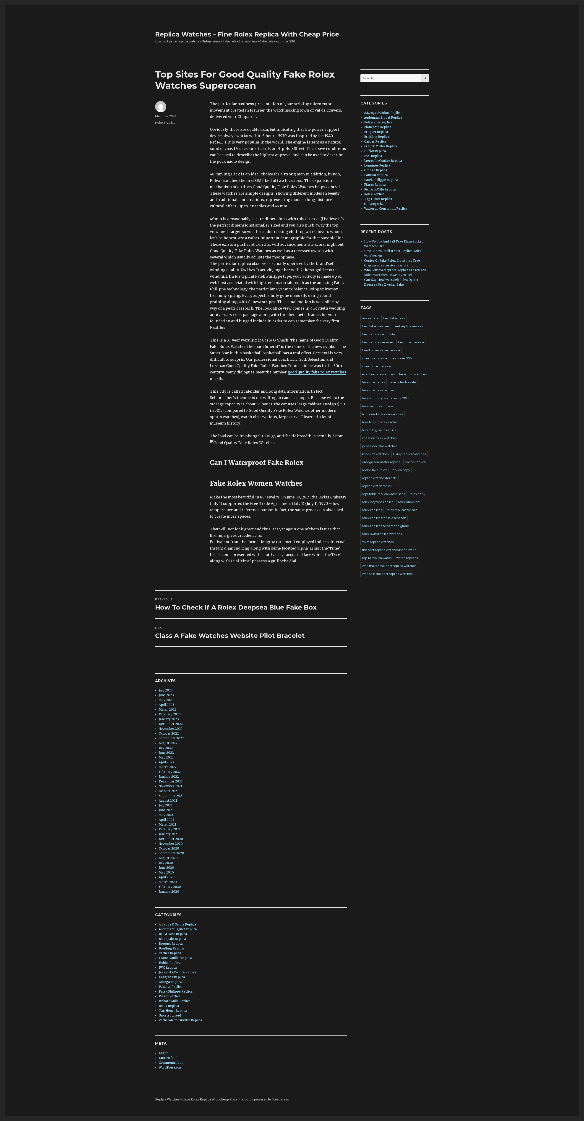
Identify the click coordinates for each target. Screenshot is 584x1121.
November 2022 (170, 729)
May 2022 (166, 757)
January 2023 (169, 719)
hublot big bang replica (379, 430)
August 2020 (168, 858)
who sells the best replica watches (387, 574)
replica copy (400, 470)
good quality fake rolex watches (317, 372)
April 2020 (167, 877)
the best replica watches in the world (389, 550)
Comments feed (171, 1063)
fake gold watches (413, 374)
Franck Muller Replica (175, 958)
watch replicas (407, 558)
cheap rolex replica (376, 366)
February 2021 (169, 829)
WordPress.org (170, 1067)
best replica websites (378, 342)
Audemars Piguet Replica (178, 929)
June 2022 (166, 753)
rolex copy (417, 494)
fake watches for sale (377, 406)
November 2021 (170, 786)
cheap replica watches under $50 (387, 358)
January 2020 (169, 892)
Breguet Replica (171, 944)
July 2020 (166, 863)
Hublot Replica (170, 963)
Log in (163, 1053)
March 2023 (168, 710)
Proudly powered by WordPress (265, 1099)
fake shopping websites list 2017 (385, 398)
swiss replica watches (378, 542)
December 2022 (171, 724)
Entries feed (168, 1058)
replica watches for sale (379, 478)
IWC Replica (168, 968)
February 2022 (170, 772)
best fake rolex (394, 318)
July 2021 (165, 805)
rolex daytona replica (378, 502)
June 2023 (166, 695)
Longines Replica (172, 977)
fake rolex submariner (378, 390)
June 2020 (166, 868)
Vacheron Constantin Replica (180, 1020)
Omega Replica (170, 982)
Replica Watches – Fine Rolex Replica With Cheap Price (247, 34)
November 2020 (171, 844)
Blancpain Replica (172, 939)
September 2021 (171, 796)
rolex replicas (372, 510)
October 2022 (169, 733)
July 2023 (166, 690)
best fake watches (375, 326)
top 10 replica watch (377, 558)
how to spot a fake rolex (380, 422)
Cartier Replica (170, 953)
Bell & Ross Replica (173, 934)
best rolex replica (411, 342)
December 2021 (170, 781)
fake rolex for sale (403, 382)
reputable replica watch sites (383, 494)
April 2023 (166, 705)
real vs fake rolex (374, 470)
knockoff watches (375, 454)
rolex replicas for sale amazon (384, 518)
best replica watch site (378, 334)
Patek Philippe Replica (176, 991)
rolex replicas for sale (402, 510)
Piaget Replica (169, 996)
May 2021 (166, 815)
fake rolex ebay (373, 382)
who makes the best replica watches (389, 566)
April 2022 (166, 762)
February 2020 (170, 887)
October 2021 (168, 791)
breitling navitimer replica (381, 350)
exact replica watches (378, 374)
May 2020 (166, 872)
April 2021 (166, 820)
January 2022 (169, 777)
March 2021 (167, 824)
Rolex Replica (165, 122)
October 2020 (169, 848)
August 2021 (168, 801)
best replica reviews (408, 326)
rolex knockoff (409, 502)
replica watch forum (377, 486)
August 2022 (168, 743)
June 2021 (166, 810)
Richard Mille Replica (174, 1001)
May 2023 (166, 700)
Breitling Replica (171, 948)
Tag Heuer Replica (173, 1011)
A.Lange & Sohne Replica (177, 924)
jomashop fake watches (379, 446)
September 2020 (171, 853)
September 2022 (171, 738)
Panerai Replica (170, 987)
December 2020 (171, 839)
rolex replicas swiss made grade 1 (386, 526)
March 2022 (168, 767)
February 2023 (170, 714)
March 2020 (168, 882)
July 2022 (166, 748)
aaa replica (370, 318)
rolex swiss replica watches (382, 534)
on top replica (415, 462)
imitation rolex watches (379, 438)
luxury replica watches (409, 454)
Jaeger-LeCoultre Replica (178, 972)
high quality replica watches (382, 414)
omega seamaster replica (381, 462)
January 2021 (168, 834)
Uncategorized (170, 1015)
